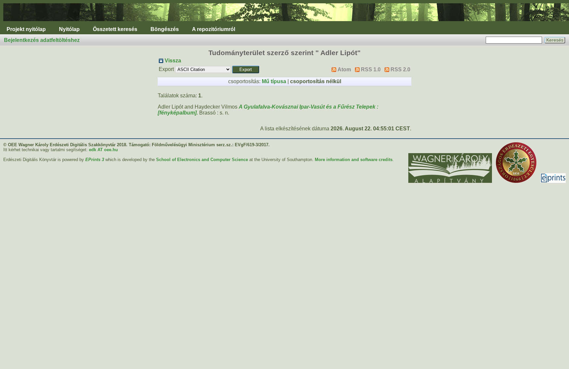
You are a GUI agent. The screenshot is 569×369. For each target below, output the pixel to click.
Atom (344, 69)
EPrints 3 (94, 159)
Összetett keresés (115, 29)
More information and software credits (354, 159)
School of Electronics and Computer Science (202, 159)
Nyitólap (69, 29)
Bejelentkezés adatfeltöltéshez (42, 40)
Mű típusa (274, 81)
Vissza (173, 60)
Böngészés (164, 29)
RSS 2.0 (400, 69)
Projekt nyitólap (26, 29)
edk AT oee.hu (103, 149)
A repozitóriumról (213, 29)
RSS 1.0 (371, 69)
